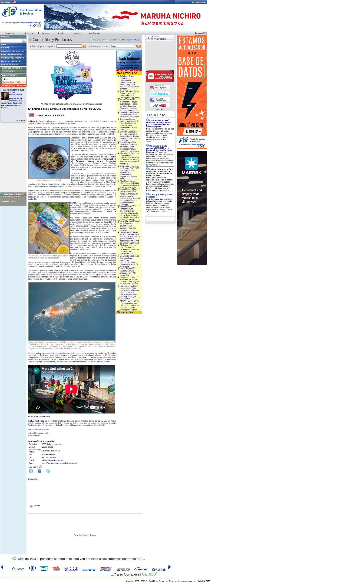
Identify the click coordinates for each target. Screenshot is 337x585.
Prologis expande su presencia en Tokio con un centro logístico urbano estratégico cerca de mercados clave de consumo (129, 291)
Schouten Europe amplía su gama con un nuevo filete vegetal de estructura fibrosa (129, 280)
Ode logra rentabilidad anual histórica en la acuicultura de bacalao (129, 114)
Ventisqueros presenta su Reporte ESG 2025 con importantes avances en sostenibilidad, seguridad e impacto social (129, 172)
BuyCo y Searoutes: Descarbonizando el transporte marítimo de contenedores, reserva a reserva (130, 136)
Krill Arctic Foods (36, 121)
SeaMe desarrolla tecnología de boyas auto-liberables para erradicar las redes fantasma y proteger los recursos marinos (129, 105)
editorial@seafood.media (38, 433)
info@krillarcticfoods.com (52, 460)
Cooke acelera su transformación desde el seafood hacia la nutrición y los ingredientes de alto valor (129, 124)
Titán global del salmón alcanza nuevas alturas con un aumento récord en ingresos (129, 226)
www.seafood (33, 435)
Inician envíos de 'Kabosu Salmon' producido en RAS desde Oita (128, 272)
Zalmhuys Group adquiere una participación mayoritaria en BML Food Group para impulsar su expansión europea (129, 82)
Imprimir (36, 506)
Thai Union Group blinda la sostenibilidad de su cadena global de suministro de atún (130, 184)
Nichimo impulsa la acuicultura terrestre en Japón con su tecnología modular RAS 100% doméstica (129, 146)
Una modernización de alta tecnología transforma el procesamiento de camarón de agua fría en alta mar (129, 261)
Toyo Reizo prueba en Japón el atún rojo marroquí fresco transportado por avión (129, 94)
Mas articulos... (126, 312)
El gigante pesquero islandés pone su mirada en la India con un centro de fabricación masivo (129, 249)
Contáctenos (9, 201)
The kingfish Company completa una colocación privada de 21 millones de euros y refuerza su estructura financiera (129, 158)
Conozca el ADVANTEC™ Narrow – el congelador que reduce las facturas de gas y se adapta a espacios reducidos (129, 304)
